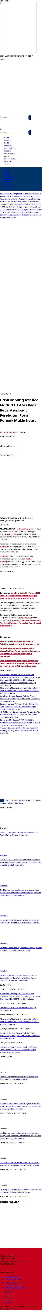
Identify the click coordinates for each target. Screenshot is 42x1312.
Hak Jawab (8, 1302)
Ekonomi (8, 145)
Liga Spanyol (12, 534)
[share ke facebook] (2, 442)
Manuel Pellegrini (7, 803)
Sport (6, 156)
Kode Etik (7, 1294)
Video (6, 164)
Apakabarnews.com (12, 1277)
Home (6, 137)
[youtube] (14, 114)
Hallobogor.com (25, 617)
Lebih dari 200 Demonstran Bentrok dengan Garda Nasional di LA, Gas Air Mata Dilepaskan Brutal (21, 209)
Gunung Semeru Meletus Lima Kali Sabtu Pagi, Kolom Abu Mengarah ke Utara (20, 215)
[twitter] (6, 114)
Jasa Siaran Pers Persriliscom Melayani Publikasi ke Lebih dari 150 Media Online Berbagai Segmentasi (20, 199)
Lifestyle (7, 151)
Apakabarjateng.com (13, 1282)
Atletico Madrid (23, 529)
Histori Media (8, 1292)
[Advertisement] (21, 81)
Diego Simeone (24, 800)
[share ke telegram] (14, 442)
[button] (1, 525)
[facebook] (2, 114)
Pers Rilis (8, 161)
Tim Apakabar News (8, 432)
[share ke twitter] (6, 442)
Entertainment (10, 153)
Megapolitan (9, 148)
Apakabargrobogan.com (14, 1287)
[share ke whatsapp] (10, 442)
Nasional (7, 140)
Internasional (9, 159)
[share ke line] (17, 442)
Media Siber (8, 1298)
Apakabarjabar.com (12, 1279)
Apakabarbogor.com (13, 1285)
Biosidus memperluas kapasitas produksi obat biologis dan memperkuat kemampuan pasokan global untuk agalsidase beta (20, 663)
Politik (6, 143)
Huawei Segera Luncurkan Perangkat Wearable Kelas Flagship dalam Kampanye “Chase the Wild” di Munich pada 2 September (21, 1106)
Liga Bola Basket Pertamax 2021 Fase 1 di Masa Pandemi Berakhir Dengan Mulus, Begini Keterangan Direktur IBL (20, 596)
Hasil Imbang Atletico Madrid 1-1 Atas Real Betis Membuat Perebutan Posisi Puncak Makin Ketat (20, 623)
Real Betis (13, 531)
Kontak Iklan (8, 1300)
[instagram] (10, 114)
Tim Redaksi (8, 1296)
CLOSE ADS (5, 1)
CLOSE (3, 59)
